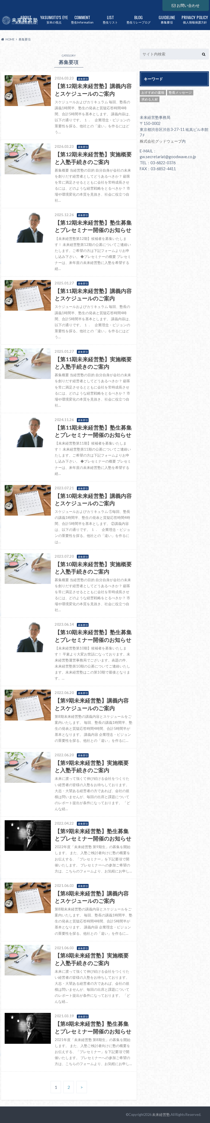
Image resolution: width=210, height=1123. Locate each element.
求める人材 (149, 99)
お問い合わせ (188, 5)
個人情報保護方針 (195, 19)
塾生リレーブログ (139, 19)
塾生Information (82, 19)
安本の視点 (54, 19)
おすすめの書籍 (152, 92)
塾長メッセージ (180, 92)
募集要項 (167, 19)
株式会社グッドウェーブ (161, 141)
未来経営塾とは (25, 19)
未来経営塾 (161, 1114)
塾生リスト (110, 19)
